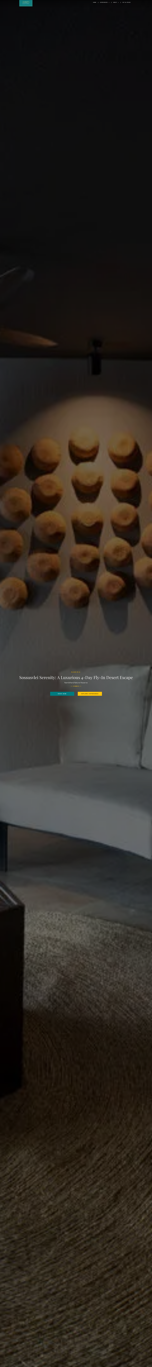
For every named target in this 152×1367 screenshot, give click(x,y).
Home (94, 2)
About (115, 2)
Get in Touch (127, 2)
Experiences (104, 2)
